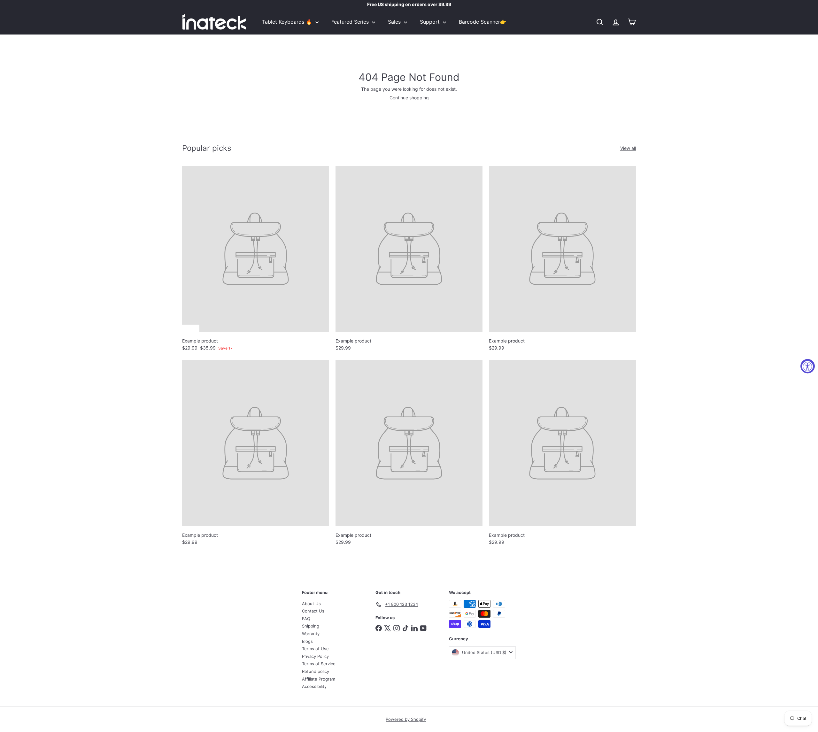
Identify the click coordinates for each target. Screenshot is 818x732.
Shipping (310, 625)
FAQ (306, 618)
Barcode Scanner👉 (482, 22)
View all (628, 148)
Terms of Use (315, 648)
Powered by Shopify (406, 719)
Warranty (311, 633)
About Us (311, 603)
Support (430, 22)
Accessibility (314, 686)
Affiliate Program (318, 679)
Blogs (307, 641)
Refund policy (315, 671)
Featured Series (350, 22)
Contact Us (313, 610)
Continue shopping (409, 97)
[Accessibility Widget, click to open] (807, 366)
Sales (395, 22)
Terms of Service (319, 663)
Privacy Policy (315, 656)
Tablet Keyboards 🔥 (288, 22)
